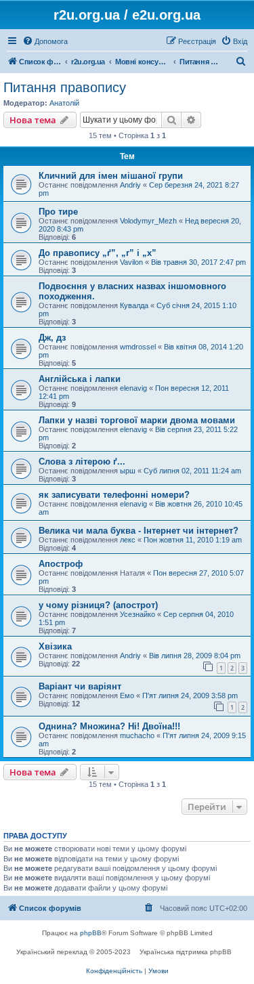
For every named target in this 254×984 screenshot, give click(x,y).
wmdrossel (138, 347)
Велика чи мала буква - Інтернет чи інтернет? (138, 531)
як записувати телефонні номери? (114, 495)
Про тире (58, 212)
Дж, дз (52, 338)
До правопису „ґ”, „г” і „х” (97, 253)
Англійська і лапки (80, 379)
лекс (127, 540)
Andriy (130, 185)
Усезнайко (137, 614)
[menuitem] (45, 41)
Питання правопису (64, 87)
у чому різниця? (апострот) (98, 605)
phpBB (91, 933)
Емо (127, 695)
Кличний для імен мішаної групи (111, 176)
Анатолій (64, 103)
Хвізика (55, 646)
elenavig (133, 388)
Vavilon (131, 262)
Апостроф (61, 564)
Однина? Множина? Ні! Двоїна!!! (109, 726)
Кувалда (134, 305)
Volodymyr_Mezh (148, 221)
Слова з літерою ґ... (82, 461)
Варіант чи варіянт (80, 686)
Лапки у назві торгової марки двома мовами (137, 420)
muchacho (137, 735)
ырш (127, 471)
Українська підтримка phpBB (186, 952)
